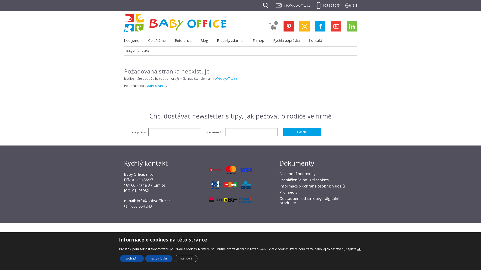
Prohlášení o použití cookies (304, 179)
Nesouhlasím (159, 258)
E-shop (258, 40)
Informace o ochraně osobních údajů (312, 186)
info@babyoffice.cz (297, 5)
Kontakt (315, 40)
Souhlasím (132, 258)
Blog (204, 40)
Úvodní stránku (155, 86)
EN (355, 5)
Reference (183, 40)
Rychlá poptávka (286, 40)
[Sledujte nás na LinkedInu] (352, 26)
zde (359, 249)
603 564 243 (331, 5)
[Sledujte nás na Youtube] (336, 26)
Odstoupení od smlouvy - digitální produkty (309, 200)
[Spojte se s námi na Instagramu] (304, 26)
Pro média (288, 192)
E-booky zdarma (230, 40)
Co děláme (157, 40)
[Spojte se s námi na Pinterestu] (289, 26)
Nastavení (186, 258)
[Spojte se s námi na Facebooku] (320, 26)
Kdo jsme (131, 40)
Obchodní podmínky (297, 173)
